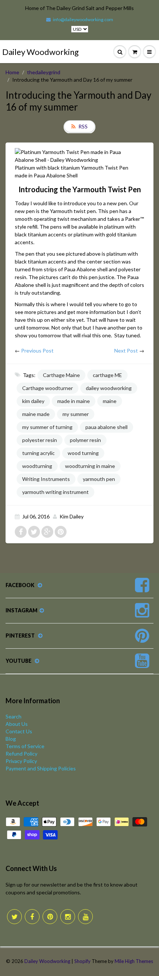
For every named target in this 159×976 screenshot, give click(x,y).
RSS (83, 126)
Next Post (126, 350)
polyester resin (39, 440)
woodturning (37, 466)
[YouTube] (85, 916)
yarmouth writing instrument (55, 492)
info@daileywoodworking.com (83, 19)
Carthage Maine (61, 375)
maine (109, 401)
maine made (36, 414)
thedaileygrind (43, 72)
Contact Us (19, 731)
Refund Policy (21, 753)
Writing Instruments (46, 479)
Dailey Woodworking (40, 52)
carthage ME (107, 375)
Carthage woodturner (47, 388)
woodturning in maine (90, 466)
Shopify (82, 961)
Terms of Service (25, 746)
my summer (75, 414)
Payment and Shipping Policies (41, 768)
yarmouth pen (99, 479)
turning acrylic (38, 453)
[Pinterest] (50, 916)
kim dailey (33, 401)
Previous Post (37, 350)
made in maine (73, 401)
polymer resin (85, 440)
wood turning (83, 453)
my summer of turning (47, 427)
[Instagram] (67, 916)
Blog (11, 739)
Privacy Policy (21, 761)
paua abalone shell (106, 427)
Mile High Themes (134, 961)
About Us (17, 724)
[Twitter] (14, 916)
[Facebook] (32, 916)
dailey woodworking (109, 388)
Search (13, 716)
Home (12, 72)
